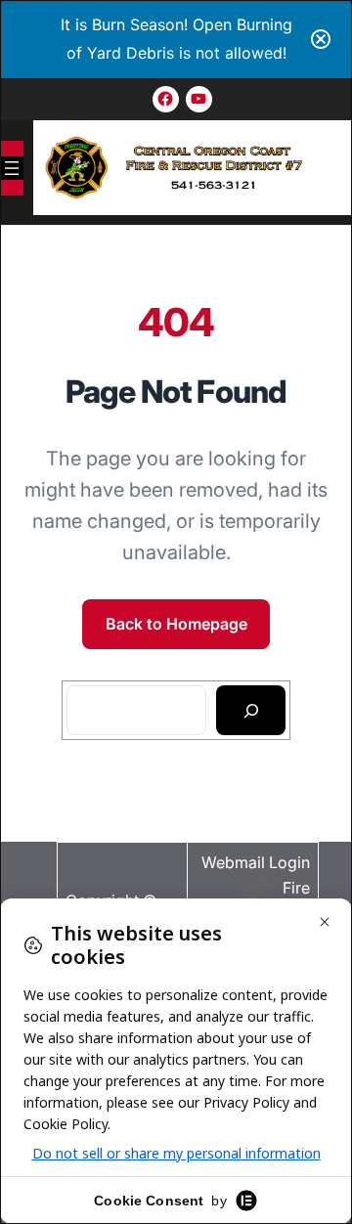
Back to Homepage (176, 624)
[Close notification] (320, 39)
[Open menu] (11, 168)
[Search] (251, 710)
